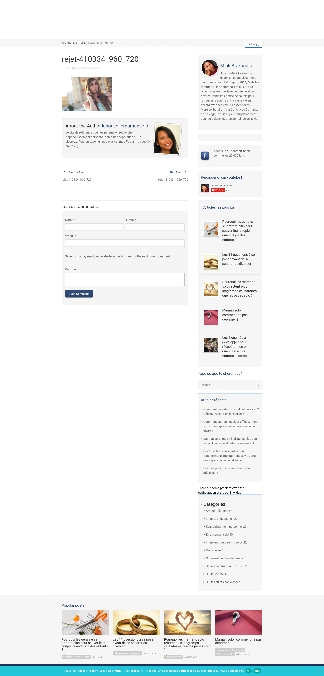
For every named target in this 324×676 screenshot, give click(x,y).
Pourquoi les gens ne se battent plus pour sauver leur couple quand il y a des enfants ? (238, 231)
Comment (72, 269)
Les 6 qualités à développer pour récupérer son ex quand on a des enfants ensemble (235, 347)
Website (70, 236)
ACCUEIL (111, 46)
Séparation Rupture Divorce (224, 566)
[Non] (319, 671)
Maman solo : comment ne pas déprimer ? (235, 314)
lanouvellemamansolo (88, 68)
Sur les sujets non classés (223, 582)
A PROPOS (127, 46)
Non (257, 670)
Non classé (213, 550)
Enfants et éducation (220, 518)
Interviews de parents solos (224, 542)
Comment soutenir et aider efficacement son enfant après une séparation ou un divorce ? (230, 426)
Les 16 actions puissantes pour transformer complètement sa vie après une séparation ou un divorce (229, 455)
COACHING (166, 46)
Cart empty (254, 44)
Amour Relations (217, 511)
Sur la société (215, 574)
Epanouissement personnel (224, 526)
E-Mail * (131, 220)
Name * (70, 220)
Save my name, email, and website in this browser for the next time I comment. (118, 256)
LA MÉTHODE (185, 46)
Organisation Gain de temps (224, 558)
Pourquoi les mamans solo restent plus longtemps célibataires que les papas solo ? (239, 289)
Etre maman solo (217, 534)
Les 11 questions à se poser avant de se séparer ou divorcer (238, 259)
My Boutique (146, 46)
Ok (248, 670)
